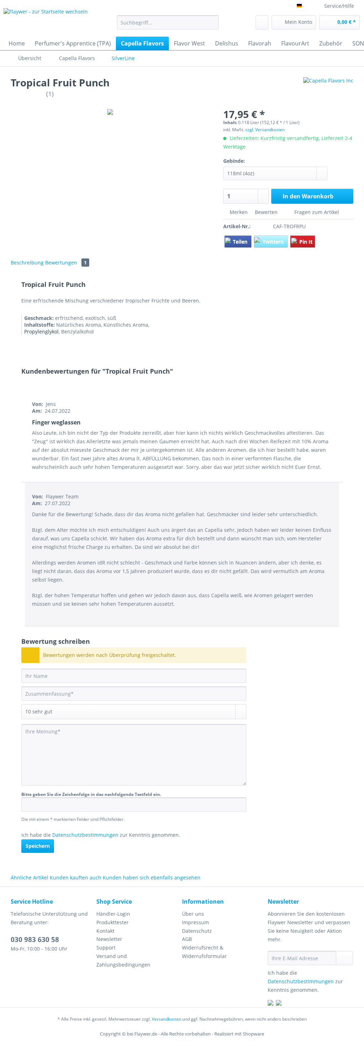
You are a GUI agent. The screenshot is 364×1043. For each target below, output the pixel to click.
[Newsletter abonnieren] (344, 958)
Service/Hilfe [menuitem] (339, 5)
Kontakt (105, 930)
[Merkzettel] (262, 22)
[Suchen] (212, 22)
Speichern (38, 846)
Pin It (305, 241)
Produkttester (112, 922)
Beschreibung (27, 262)
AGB (187, 939)
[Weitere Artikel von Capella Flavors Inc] (328, 89)
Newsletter (109, 939)
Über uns (193, 913)
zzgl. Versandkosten (265, 130)
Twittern (274, 241)
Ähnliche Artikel (29, 877)
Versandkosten (166, 1019)
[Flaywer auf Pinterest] (279, 1003)
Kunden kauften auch (75, 877)
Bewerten (266, 212)
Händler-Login (113, 913)
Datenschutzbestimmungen (85, 834)
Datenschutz (197, 930)
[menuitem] (168, 25)
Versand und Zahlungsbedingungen (123, 960)
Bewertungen (66, 262)
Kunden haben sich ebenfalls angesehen (151, 877)
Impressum (195, 922)
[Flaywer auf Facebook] (270, 1003)
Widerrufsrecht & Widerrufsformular (204, 951)
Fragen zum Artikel (316, 212)
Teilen (241, 241)
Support (106, 947)
